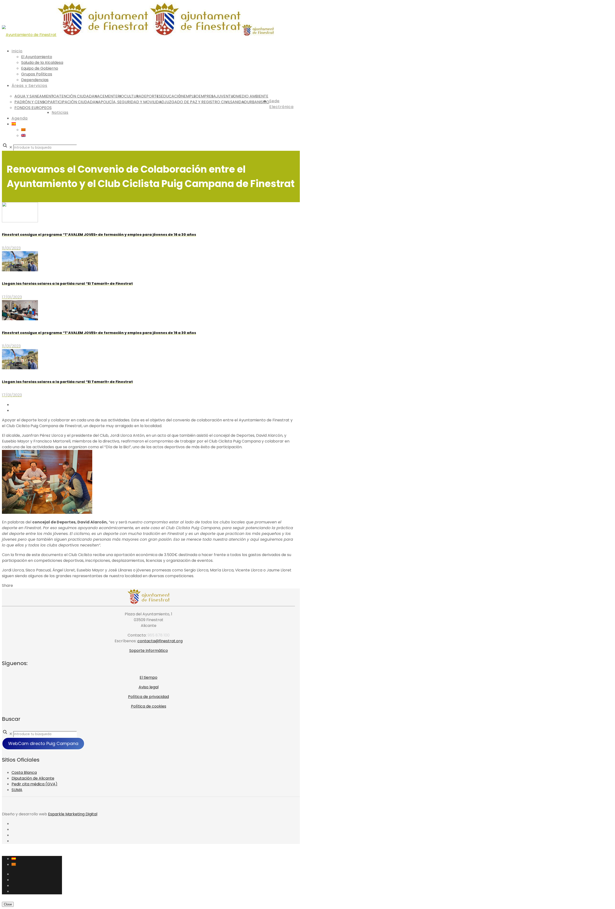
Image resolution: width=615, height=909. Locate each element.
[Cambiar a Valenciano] (23, 130)
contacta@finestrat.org (160, 641)
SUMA (17, 790)
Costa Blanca (24, 772)
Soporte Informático (148, 650)
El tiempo (148, 677)
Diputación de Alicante (33, 778)
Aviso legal (149, 687)
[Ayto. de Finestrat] (138, 34)
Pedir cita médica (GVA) (34, 784)
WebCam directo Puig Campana (43, 743)
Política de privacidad (148, 696)
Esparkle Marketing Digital (72, 814)
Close (8, 904)
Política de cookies (148, 706)
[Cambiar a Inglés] (23, 135)
